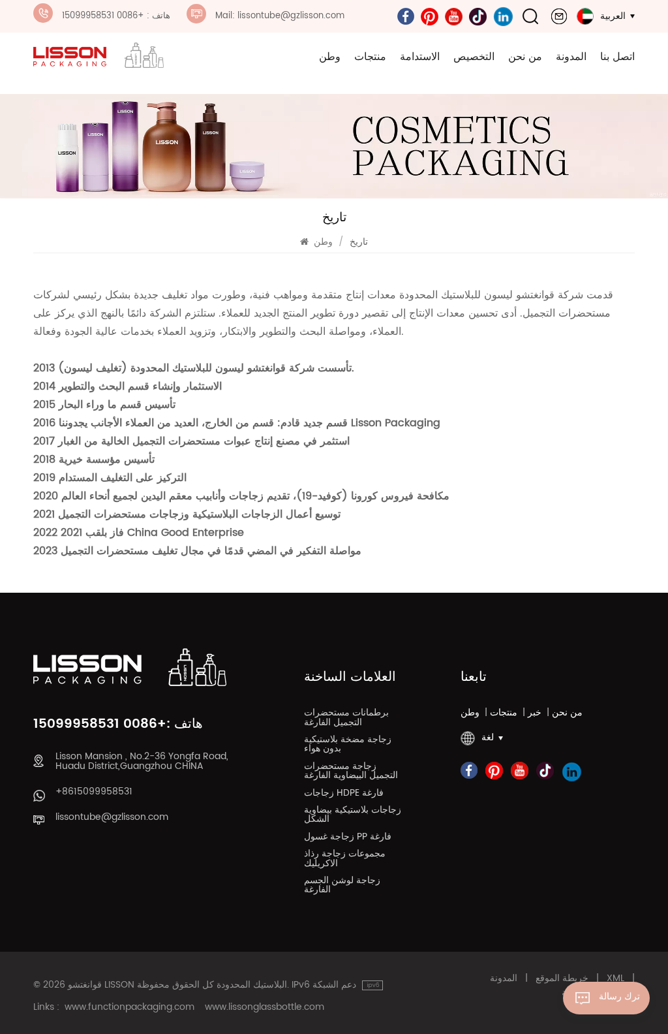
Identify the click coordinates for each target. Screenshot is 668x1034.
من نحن (525, 56)
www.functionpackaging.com (129, 1007)
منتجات (370, 56)
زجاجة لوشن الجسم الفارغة (342, 886)
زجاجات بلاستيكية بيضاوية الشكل (352, 816)
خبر (534, 712)
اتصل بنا (617, 56)
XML (615, 978)
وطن (330, 56)
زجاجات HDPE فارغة (344, 794)
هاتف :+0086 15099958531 (118, 724)
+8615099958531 (93, 791)
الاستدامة (420, 56)
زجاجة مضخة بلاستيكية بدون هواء (347, 745)
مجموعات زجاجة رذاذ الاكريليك (345, 859)
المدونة (571, 56)
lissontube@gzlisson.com (111, 817)
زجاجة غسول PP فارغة (347, 838)
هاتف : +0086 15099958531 (116, 16)
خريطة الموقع (562, 978)
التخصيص (473, 56)
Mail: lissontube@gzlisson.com (279, 16)
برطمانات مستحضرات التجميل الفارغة (346, 718)
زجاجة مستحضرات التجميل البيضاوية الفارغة (351, 772)
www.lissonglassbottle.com (264, 1007)
